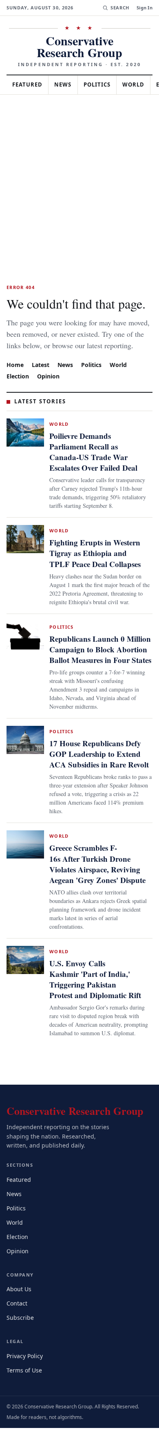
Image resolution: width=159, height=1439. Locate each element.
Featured (29, 72)
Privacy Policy (26, 1366)
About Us (20, 1300)
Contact (18, 1314)
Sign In (144, 8)
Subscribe (21, 1328)
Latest (41, 363)
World (121, 363)
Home (15, 363)
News (67, 72)
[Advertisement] (79, 166)
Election (19, 375)
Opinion (50, 375)
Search (118, 8)
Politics (104, 72)
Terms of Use (25, 1380)
